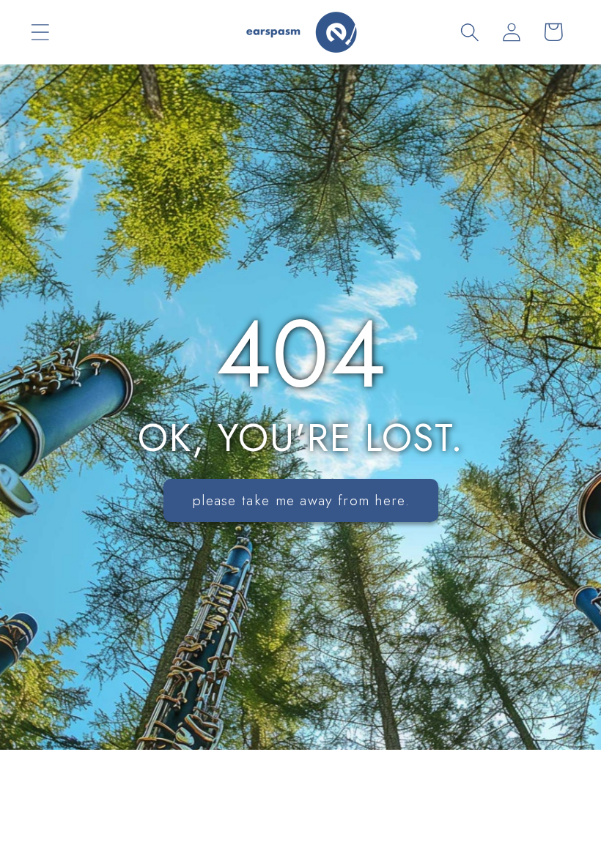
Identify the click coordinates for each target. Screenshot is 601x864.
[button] (40, 32)
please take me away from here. (301, 500)
